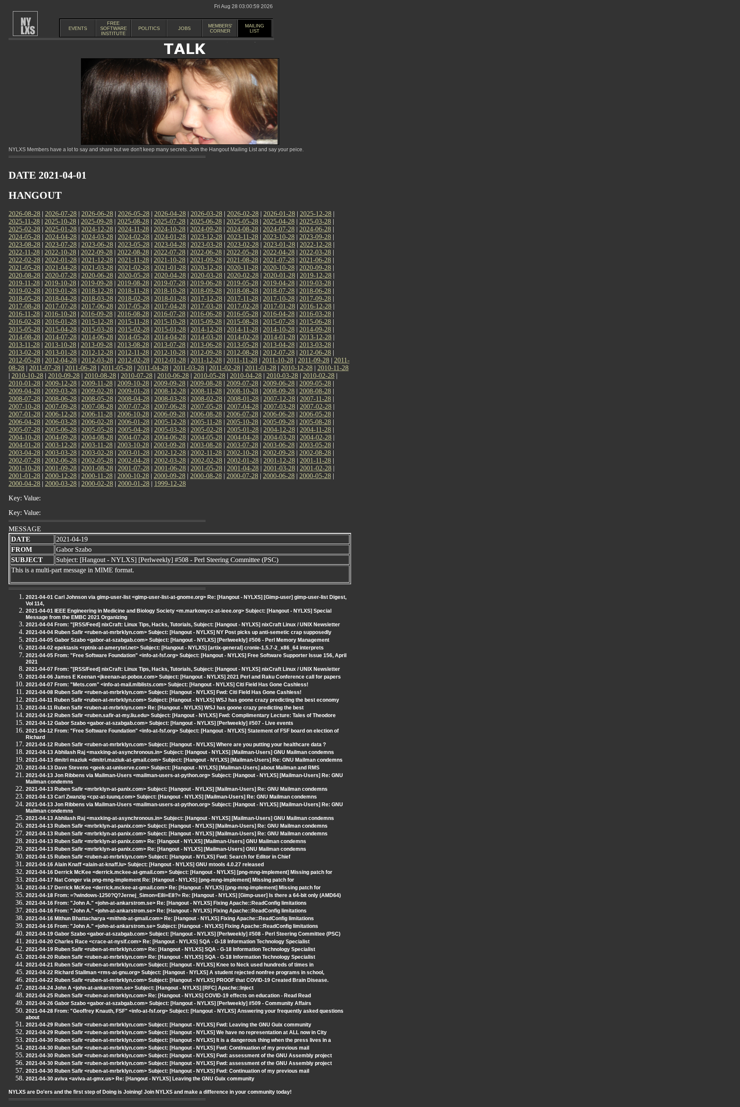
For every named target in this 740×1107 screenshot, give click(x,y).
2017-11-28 (242, 298)
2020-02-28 (243, 275)
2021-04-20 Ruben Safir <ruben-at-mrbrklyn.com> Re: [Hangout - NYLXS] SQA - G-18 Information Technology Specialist (170, 957)
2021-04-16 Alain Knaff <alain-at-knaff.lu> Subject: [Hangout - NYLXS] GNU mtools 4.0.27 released (145, 865)
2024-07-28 (279, 229)
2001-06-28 (170, 468)
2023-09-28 (315, 236)
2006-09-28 (169, 414)
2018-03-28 (97, 298)
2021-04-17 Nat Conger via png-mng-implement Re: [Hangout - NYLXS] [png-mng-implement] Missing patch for (160, 880)
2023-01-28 (279, 244)
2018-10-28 (169, 290)
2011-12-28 (206, 360)
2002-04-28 (133, 460)
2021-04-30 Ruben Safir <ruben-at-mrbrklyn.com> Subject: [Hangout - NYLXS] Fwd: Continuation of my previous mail (167, 1048)
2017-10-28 (279, 298)
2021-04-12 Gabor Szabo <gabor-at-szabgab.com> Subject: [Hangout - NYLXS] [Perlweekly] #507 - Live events (159, 723)
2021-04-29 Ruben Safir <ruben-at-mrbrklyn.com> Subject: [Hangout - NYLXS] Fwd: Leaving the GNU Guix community (168, 1025)
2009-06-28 (279, 383)
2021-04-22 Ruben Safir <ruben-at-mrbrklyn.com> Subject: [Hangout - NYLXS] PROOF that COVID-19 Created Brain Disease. (177, 980)
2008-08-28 (315, 391)
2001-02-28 (315, 468)
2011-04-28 (152, 367)
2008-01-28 (243, 398)
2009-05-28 (315, 383)
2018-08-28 (242, 290)
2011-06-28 (80, 367)
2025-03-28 (315, 221)
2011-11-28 (242, 360)
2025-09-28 (97, 221)
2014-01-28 (279, 337)
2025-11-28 (24, 221)
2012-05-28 (24, 360)
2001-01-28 (24, 475)
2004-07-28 (133, 437)
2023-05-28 (133, 244)
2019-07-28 (169, 283)
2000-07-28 (242, 475)
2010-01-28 (24, 383)
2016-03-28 (315, 313)
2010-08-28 (100, 375)
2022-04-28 (279, 252)
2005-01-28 (243, 429)
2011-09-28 (313, 360)
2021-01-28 (170, 267)
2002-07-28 (24, 460)
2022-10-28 (60, 252)
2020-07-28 (61, 275)
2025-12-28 (315, 213)
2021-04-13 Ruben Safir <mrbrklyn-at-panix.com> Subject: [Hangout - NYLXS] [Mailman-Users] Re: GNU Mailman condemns (177, 789)
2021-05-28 (24, 267)
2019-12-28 (315, 275)
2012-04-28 (61, 360)
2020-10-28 (279, 267)
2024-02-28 (133, 236)
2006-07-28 (242, 414)
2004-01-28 (24, 445)
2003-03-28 (61, 452)
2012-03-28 (97, 360)
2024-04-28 (61, 236)
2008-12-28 (170, 391)
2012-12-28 (97, 352)
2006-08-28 (206, 414)
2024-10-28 (169, 229)
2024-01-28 (170, 236)
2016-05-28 (242, 313)
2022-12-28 (315, 244)
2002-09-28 (279, 452)
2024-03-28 (97, 236)
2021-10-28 (169, 259)
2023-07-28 (61, 244)
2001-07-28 (133, 468)
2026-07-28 (61, 213)
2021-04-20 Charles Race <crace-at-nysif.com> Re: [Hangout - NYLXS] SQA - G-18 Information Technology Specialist (168, 942)
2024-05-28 (24, 236)
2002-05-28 (97, 460)
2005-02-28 (206, 429)
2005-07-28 (24, 429)
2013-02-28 (24, 352)
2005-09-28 (279, 421)
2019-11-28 (24, 283)
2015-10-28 (169, 321)
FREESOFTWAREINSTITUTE (113, 28)
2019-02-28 (24, 290)
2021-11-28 (133, 259)
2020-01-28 (279, 275)
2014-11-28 (242, 329)
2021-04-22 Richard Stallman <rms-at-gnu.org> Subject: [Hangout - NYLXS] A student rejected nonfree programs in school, (175, 972)
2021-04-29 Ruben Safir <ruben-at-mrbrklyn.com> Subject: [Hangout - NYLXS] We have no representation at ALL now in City (176, 1032)
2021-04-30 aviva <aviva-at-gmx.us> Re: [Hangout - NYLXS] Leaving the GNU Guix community (140, 1079)
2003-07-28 (242, 445)
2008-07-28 (24, 398)
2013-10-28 (60, 344)
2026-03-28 (206, 213)
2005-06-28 (61, 429)
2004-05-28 (206, 437)
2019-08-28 (133, 283)
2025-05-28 (242, 221)
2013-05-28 (242, 344)
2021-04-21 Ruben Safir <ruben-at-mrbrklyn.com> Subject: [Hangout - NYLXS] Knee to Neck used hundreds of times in (169, 965)
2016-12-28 (315, 306)
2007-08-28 (97, 406)
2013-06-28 (206, 344)
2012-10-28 (169, 352)
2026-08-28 (24, 213)
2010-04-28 (246, 375)
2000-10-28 (133, 475)
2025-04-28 (279, 221)
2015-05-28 (24, 329)
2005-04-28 (133, 429)
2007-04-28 (243, 406)
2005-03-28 (170, 429)
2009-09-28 (169, 383)
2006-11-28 (97, 414)
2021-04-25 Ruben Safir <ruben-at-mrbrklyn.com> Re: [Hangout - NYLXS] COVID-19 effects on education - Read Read (168, 996)
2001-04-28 (243, 468)
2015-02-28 (133, 329)
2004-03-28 (279, 437)
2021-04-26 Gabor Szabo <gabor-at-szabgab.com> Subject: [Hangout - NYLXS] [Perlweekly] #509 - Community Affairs (168, 1003)
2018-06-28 (315, 290)
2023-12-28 (206, 236)
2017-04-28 (170, 306)
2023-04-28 (170, 244)
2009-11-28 (97, 383)
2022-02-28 (24, 259)
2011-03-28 (188, 367)
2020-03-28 (206, 275)
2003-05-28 (315, 445)
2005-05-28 (97, 429)
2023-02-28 (243, 244)
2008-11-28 (206, 391)
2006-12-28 (61, 414)
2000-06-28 (279, 475)
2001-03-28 (279, 468)
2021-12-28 (97, 259)
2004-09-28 (61, 437)
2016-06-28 (206, 313)
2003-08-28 (206, 445)
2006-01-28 (133, 421)
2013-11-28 (24, 344)
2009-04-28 (24, 391)
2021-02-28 (133, 267)
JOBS (184, 28)
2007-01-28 (24, 414)
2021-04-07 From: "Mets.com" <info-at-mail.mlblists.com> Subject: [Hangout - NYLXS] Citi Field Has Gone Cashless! (167, 685)
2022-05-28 (242, 252)
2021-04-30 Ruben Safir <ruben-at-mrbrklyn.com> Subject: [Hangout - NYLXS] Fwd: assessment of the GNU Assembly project (179, 1056)
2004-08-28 (97, 437)
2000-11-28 (97, 475)
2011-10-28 (277, 360)
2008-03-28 (170, 398)
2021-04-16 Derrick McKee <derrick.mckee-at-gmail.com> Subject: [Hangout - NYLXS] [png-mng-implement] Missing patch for (179, 872)
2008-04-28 (133, 398)
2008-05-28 (97, 398)
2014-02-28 (243, 337)
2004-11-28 (315, 429)
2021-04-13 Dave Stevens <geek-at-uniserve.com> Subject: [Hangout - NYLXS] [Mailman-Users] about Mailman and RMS (172, 768)
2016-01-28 (61, 321)
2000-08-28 (206, 475)
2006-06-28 (279, 414)
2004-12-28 (279, 429)
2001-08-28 (97, 468)
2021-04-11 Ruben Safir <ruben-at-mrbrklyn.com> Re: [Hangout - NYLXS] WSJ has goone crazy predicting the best (165, 708)
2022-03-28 (315, 252)
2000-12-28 (61, 475)
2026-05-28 (133, 213)
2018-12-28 (97, 290)
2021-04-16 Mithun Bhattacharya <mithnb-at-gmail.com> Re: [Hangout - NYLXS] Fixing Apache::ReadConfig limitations (170, 919)
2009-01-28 (133, 391)
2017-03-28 (206, 306)
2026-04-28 (170, 213)
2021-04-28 (61, 267)
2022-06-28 (206, 252)
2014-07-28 (61, 337)
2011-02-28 (224, 367)
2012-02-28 (133, 360)
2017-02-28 (243, 306)
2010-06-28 (173, 375)
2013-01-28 (61, 352)
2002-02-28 (206, 460)
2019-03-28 (315, 283)
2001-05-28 (206, 468)
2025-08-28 (133, 221)
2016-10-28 (60, 313)
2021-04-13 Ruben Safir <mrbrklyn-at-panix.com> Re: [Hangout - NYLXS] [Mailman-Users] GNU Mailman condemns (166, 841)
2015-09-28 (206, 321)
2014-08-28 (24, 337)
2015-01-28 (170, 329)
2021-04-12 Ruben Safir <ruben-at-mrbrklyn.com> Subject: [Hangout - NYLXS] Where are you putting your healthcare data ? (176, 745)
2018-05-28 (24, 298)
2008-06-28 (61, 398)
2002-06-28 (61, 460)
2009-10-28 (133, 383)
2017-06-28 (97, 306)
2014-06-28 (97, 337)
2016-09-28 (97, 313)
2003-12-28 (61, 445)
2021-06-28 (315, 259)
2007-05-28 (206, 406)
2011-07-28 (44, 367)
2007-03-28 (279, 406)
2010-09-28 (64, 375)
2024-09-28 (206, 229)
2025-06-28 (206, 221)
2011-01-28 (260, 367)
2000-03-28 (61, 483)
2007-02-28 (315, 406)
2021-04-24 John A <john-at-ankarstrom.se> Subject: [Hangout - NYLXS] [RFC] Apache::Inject (140, 988)
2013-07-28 (169, 344)
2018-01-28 (170, 298)
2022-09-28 (97, 252)
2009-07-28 (242, 383)
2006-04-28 (24, 421)
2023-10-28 (279, 236)
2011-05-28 (116, 367)
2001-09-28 (61, 468)
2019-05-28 (242, 283)
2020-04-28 (170, 275)
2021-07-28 (279, 259)
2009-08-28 (206, 383)
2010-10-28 (27, 375)
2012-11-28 (133, 352)
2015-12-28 (97, 321)
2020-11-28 (242, 267)
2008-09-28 (279, 391)
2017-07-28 (61, 306)
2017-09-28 (315, 298)
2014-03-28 (206, 337)
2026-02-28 (243, 213)
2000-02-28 (97, 483)
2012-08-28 (242, 352)
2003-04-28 (24, 452)
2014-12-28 (206, 329)
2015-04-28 (61, 329)
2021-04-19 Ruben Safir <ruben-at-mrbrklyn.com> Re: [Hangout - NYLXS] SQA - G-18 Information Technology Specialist (170, 949)
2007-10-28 (24, 406)
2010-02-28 (318, 375)
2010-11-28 (333, 367)
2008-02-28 (206, 398)
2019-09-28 (97, 283)
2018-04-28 (61, 298)
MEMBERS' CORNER (220, 28)
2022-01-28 (61, 259)
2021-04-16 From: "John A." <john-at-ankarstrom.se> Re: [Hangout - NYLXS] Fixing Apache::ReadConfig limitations (166, 903)
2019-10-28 (60, 283)
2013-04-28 (279, 344)
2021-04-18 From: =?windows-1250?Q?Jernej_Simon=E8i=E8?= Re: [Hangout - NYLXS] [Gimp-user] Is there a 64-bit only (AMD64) (183, 895)
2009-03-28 (61, 391)
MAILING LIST (254, 28)
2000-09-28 (169, 475)
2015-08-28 (242, 321)
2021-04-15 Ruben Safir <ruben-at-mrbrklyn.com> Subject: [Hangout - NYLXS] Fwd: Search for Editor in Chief (158, 857)
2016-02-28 (24, 321)
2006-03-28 (61, 421)
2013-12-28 (315, 337)
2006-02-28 (97, 421)
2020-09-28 (315, 267)
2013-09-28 (97, 344)
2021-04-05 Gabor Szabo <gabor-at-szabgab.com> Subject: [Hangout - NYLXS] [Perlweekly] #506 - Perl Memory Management (177, 640)
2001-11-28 (315, 460)
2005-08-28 (315, 421)
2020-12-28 (206, 267)
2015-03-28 (97, 329)
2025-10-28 (60, 221)
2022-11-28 (24, 252)
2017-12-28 (206, 298)
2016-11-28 (24, 313)
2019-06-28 (206, 283)
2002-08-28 (315, 452)
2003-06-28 (279, 445)
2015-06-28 (315, 321)
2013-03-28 (315, 344)
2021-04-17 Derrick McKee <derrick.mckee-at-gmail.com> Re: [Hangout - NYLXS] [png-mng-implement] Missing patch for (173, 888)
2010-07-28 (136, 375)
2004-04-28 (243, 437)
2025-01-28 (61, 229)
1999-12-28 (170, 483)
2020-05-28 (133, 275)
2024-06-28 (315, 229)
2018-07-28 (279, 290)
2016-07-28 (169, 313)
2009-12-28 (61, 383)
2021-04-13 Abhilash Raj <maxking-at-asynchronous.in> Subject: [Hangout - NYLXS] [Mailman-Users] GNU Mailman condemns (180, 752)
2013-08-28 (133, 344)
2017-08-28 (24, 306)
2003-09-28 (169, 445)
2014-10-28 (279, 329)
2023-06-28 (97, 244)
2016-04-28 (279, 313)
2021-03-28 (97, 267)
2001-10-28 (24, 468)
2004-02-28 (315, 437)
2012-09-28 (206, 352)
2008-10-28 (242, 391)
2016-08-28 (133, 313)
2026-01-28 (279, 213)
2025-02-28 (24, 229)
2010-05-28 (209, 375)
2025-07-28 (169, 221)
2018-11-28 (133, 290)
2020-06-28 (97, 275)
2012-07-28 (279, 352)
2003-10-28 (133, 445)
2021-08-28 (242, 259)
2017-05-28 (133, 306)
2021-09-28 (206, 259)
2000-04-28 (24, 483)
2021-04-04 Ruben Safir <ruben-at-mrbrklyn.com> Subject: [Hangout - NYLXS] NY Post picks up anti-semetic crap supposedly (178, 632)
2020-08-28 (24, 275)
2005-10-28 (242, 421)
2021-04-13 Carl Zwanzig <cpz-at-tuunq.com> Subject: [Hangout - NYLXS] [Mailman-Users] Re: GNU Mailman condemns (171, 797)
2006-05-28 (315, 414)
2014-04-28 (170, 337)
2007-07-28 (133, 406)
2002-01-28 (243, 460)
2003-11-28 (97, 445)
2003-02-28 (97, 452)
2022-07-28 (169, 252)
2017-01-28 (279, 306)
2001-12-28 (279, 460)
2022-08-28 (133, 252)
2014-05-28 (133, 337)
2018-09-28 (206, 290)
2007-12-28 (279, 398)
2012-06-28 (315, 352)
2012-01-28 (170, 360)
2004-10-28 (24, 437)
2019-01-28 (61, 290)
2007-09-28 (61, 406)
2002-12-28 (170, 452)
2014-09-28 (315, 329)
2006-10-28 (133, 414)
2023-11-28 (242, 236)
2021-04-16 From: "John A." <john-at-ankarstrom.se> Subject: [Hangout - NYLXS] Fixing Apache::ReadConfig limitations (172, 926)
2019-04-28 (279, 283)
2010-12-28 (297, 367)
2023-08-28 (24, 244)
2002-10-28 (242, 452)
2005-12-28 (170, 421)
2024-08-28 (242, 229)
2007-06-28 (170, 406)
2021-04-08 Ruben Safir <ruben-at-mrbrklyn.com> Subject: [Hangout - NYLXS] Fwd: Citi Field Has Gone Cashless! (163, 692)
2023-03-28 (206, 244)
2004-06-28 (170, 437)
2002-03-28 (170, 460)
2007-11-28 (315, 398)
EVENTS (78, 28)
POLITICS (149, 28)
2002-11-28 (206, 452)
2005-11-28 (206, 421)
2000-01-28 (133, 483)
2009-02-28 (97, 391)
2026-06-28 (97, 213)
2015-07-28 (279, 321)
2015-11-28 (133, 321)
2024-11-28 (133, 229)
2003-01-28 (133, 452)
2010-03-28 (282, 375)
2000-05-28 (315, 475)
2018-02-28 (133, 298)
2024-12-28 (97, 229)
